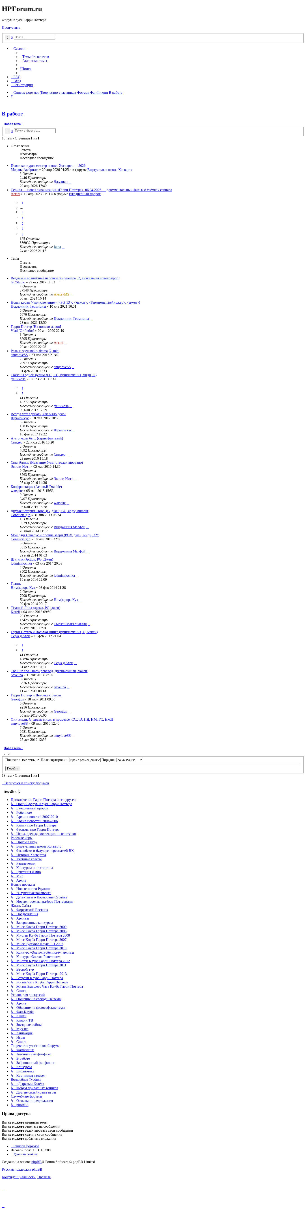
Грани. (16, 583)
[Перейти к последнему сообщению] (70, 182)
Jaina (57, 247)
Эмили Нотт (20, 466)
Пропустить (11, 27)
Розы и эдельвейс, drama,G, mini (35, 351)
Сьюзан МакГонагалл (70, 624)
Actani (15, 194)
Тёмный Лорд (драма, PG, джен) (35, 608)
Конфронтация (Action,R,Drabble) (36, 487)
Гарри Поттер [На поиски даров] (36, 326)
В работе (12, 114)
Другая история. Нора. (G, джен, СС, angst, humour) (50, 511)
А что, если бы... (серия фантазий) (37, 438)
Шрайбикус (20, 418)
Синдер (16, 442)
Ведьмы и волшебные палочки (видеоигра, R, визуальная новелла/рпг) (65, 278)
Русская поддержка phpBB (22, 1169)
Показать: (13, 760)
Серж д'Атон (20, 636)
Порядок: (108, 760)
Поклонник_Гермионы (28, 306)
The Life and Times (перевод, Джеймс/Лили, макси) (49, 671)
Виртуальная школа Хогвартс (109, 170)
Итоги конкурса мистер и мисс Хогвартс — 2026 (48, 165)
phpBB (36, 1162)
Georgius (17, 699)
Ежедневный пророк (85, 194)
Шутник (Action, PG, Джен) (32, 559)
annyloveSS (19, 355)
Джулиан (61, 182)
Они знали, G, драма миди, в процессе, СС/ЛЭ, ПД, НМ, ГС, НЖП (62, 719)
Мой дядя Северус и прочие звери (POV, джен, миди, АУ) (55, 535)
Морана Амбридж (24, 170)
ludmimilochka (21, 563)
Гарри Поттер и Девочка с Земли (36, 695)
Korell (15, 612)
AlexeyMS (61, 294)
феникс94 (18, 379)
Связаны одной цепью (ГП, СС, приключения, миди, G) (54, 375)
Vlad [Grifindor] (22, 331)
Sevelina (17, 675)
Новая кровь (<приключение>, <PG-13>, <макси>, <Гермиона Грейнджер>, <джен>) (75, 302)
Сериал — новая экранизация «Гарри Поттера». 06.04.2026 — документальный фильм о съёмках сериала (91, 190)
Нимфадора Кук (23, 587)
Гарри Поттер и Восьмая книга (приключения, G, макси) (54, 632)
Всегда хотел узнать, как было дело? (38, 414)
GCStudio (18, 282)
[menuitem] (34, 57)
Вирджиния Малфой (69, 527)
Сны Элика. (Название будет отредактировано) (47, 462)
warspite (17, 491)
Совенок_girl (20, 515)
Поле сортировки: (55, 760)
